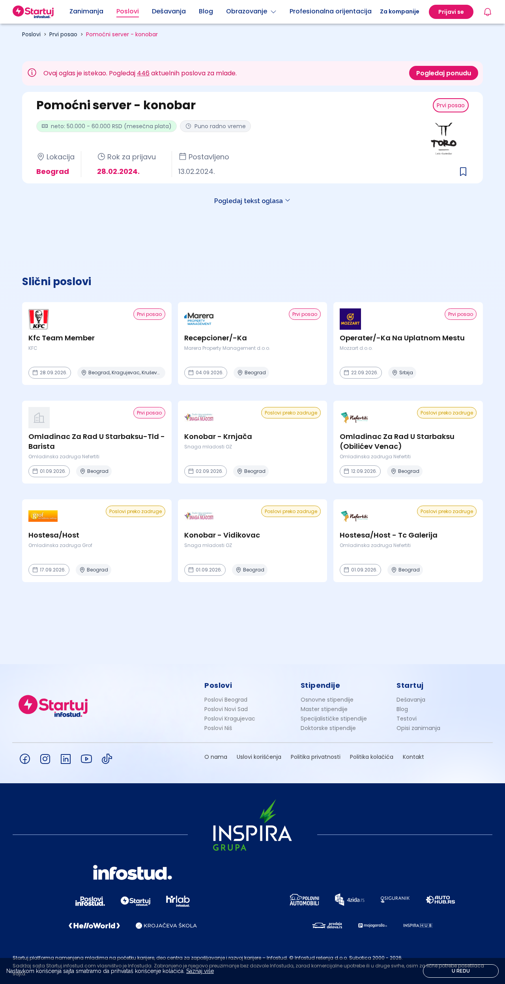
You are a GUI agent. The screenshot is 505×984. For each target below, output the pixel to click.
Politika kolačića (371, 757)
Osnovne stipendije (327, 700)
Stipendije (320, 685)
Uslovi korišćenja (259, 757)
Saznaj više (200, 971)
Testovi (407, 719)
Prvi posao (63, 34)
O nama (215, 757)
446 (143, 73)
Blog (402, 709)
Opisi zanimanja (418, 728)
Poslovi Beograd (225, 700)
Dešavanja (411, 700)
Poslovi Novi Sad (226, 709)
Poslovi (31, 34)
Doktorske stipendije (328, 728)
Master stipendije (324, 709)
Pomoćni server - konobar (122, 34)
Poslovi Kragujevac (229, 719)
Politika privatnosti (315, 757)
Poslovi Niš (218, 728)
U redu (461, 971)
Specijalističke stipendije (334, 719)
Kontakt (413, 757)
